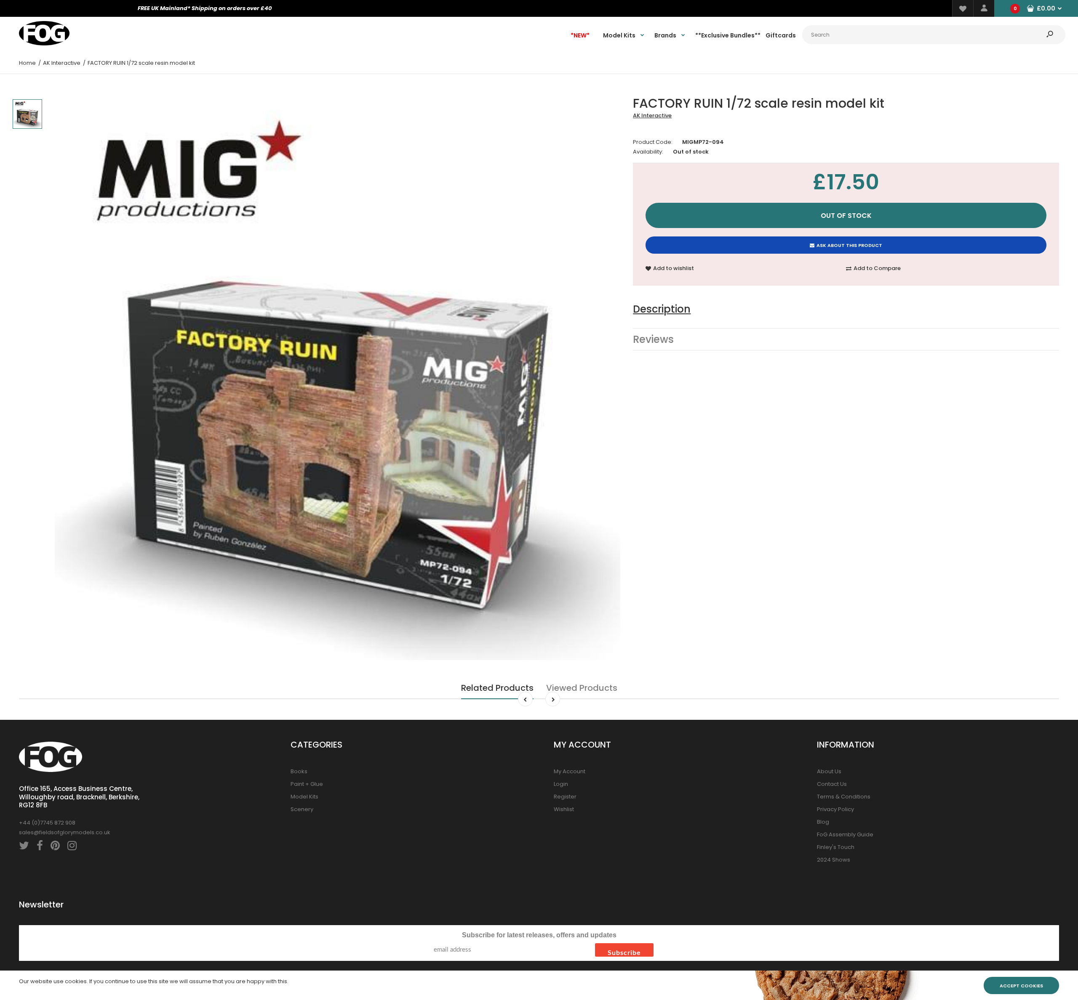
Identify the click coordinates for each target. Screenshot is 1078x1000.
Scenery (302, 809)
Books (299, 771)
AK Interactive (652, 115)
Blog (823, 822)
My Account (569, 771)
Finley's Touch (835, 847)
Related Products (497, 688)
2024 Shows (833, 860)
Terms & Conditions (843, 797)
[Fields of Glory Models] (44, 44)
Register (565, 797)
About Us (829, 771)
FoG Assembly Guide (845, 834)
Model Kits (304, 797)
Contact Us (832, 784)
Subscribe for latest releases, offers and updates (539, 935)
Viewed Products (581, 688)
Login (561, 784)
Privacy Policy (835, 809)
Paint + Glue (307, 784)
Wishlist (564, 809)
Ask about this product (849, 245)
